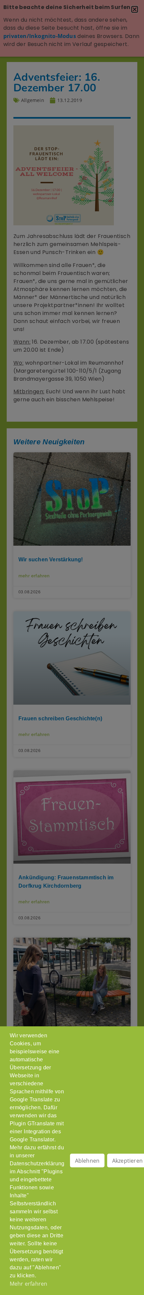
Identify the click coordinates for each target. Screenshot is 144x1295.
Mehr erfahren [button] (29, 1283)
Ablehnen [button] (87, 1160)
